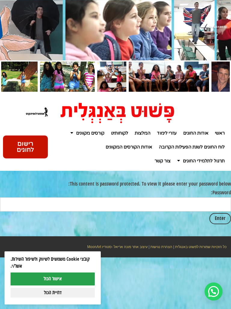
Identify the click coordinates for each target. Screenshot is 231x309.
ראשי (220, 133)
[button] (214, 291)
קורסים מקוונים (90, 133)
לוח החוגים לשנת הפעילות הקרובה (192, 147)
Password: (221, 193)
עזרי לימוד (167, 133)
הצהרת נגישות (161, 247)
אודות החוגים (195, 133)
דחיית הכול (53, 293)
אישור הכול (53, 279)
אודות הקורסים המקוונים (129, 147)
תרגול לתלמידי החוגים (204, 161)
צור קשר (163, 161)
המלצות (142, 133)
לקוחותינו (119, 133)
